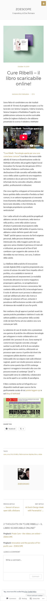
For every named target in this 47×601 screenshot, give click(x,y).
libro (35, 454)
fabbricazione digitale (26, 454)
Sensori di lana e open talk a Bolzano (11, 507)
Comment (35, 576)
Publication (25, 94)
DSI (20, 94)
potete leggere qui (33, 390)
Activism (15, 94)
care (4, 454)
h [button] (43, 3)
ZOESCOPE (23, 9)
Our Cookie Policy (30, 591)
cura (8, 454)
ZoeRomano (23, 484)
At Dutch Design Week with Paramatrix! (34, 507)
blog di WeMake (13, 394)
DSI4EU (15, 454)
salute (40, 454)
